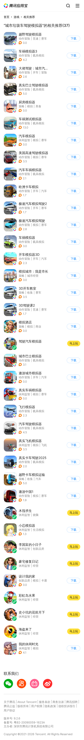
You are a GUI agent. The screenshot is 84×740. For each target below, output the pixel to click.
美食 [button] (38, 106)
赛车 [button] (44, 38)
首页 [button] (6, 17)
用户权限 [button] (36, 706)
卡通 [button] (44, 580)
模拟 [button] (30, 106)
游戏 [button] (16, 17)
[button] (16, 5)
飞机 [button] (44, 445)
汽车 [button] (44, 191)
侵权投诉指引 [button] (66, 706)
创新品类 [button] (24, 580)
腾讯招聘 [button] (72, 702)
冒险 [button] (44, 72)
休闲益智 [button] (24, 140)
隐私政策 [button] (50, 706)
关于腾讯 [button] (9, 702)
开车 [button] (35, 72)
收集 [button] (30, 292)
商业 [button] (38, 326)
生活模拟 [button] (38, 529)
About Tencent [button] (27, 702)
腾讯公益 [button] (9, 706)
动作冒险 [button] (24, 38)
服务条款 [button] (44, 702)
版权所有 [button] (23, 706)
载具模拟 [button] (38, 55)
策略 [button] (21, 106)
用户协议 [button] (9, 710)
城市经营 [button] (32, 275)
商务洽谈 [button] (58, 702)
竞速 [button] (35, 38)
